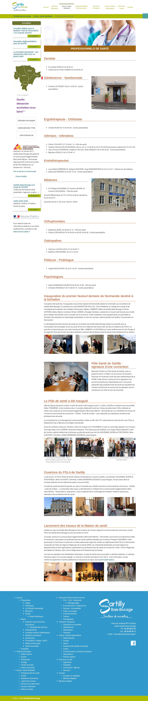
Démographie (68, 619)
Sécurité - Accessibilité (72, 608)
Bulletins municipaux (33, 635)
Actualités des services (38, 627)
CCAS (23, 675)
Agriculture (67, 662)
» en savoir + (33, 36)
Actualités (24, 648)
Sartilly (28, 613)
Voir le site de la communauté (24, 171)
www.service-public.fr (21, 231)
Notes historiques (36, 616)
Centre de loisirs (27, 665)
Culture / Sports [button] (110, 7)
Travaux (66, 616)
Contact (62, 673)
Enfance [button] (54, 7)
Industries (67, 665)
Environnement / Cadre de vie (74, 605)
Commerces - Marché (71, 667)
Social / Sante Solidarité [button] (66, 7)
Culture (66, 640)
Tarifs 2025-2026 (20, 201)
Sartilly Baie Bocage (32, 698)
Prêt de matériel (69, 656)
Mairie (23, 619)
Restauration (68, 630)
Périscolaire (25, 659)
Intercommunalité (31, 646)
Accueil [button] (46, 7)
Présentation (26, 600)
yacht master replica (106, 559)
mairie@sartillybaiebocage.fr (125, 634)
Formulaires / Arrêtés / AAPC (36, 640)
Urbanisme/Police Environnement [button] (81, 7)
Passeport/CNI (31, 630)
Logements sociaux (28, 681)
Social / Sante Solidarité (43, 16)
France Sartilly (21, 176)
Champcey (29, 605)
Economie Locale (65, 659)
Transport (66, 632)
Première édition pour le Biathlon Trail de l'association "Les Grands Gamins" (25, 30)
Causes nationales (28, 686)
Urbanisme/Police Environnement (72, 597)
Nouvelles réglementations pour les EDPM (24, 42)
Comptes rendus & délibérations (37, 632)
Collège (24, 662)
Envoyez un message (71, 675)
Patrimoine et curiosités (72, 624)
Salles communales (32, 643)
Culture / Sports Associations (70, 635)
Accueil (19, 597)
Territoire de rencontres (22, 16)
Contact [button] (130, 7)
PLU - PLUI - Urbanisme (72, 600)
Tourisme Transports (67, 622)
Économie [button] (121, 7)
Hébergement (68, 627)
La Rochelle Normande (34, 608)
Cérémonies (30, 638)
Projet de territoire (70, 613)
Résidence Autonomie (29, 678)
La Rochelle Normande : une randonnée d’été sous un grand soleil (25, 54)
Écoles (23, 656)
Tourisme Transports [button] (96, 7)
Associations (68, 654)
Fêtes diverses (68, 638)
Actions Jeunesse (28, 667)
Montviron (29, 611)
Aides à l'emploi (27, 689)
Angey (27, 603)
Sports (65, 643)
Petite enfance (26, 654)
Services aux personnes (30, 683)
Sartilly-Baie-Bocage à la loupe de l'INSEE (24, 186)
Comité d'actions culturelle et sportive (77, 651)
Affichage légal (73, 603)
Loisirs (65, 648)
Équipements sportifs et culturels (75, 646)
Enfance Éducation (24, 651)
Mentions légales (69, 678)
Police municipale (70, 611)
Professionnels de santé (30, 673)
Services (66, 670)
